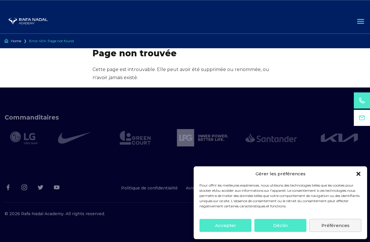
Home (16, 41)
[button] (358, 174)
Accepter (225, 225)
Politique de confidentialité (149, 188)
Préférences (335, 225)
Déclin (280, 225)
